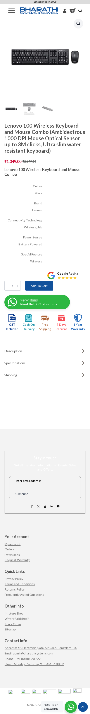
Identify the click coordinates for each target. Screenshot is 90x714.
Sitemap (10, 629)
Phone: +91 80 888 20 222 (23, 659)
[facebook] (32, 506)
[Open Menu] (11, 10)
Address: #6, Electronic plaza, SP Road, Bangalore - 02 (41, 648)
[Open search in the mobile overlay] (80, 10)
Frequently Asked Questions (24, 594)
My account (13, 544)
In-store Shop (14, 613)
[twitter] (38, 506)
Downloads (12, 554)
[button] (78, 23)
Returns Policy (14, 589)
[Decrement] (7, 286)
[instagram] (45, 506)
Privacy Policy (14, 578)
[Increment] (17, 286)
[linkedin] (51, 506)
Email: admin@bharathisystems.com (29, 653)
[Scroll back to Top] (83, 707)
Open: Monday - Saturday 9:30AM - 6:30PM (34, 664)
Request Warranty (17, 560)
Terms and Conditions (20, 584)
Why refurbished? (17, 618)
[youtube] (58, 506)
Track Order (13, 624)
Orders (9, 549)
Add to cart (39, 286)
